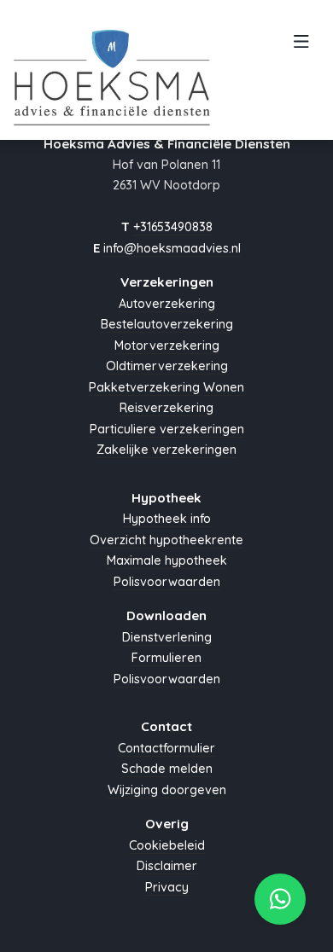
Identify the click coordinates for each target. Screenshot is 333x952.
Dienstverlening (167, 637)
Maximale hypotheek (167, 560)
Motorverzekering (166, 345)
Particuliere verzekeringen (167, 429)
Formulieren (166, 657)
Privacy (167, 887)
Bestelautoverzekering (167, 324)
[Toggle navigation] (301, 46)
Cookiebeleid (167, 845)
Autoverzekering (167, 303)
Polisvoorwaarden (167, 581)
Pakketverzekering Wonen (166, 387)
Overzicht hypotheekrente (166, 540)
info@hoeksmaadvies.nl (172, 248)
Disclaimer (167, 866)
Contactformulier (166, 748)
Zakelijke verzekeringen (166, 449)
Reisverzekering (166, 407)
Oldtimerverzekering (167, 366)
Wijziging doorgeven (167, 790)
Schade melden (167, 768)
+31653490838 (173, 227)
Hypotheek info (167, 518)
